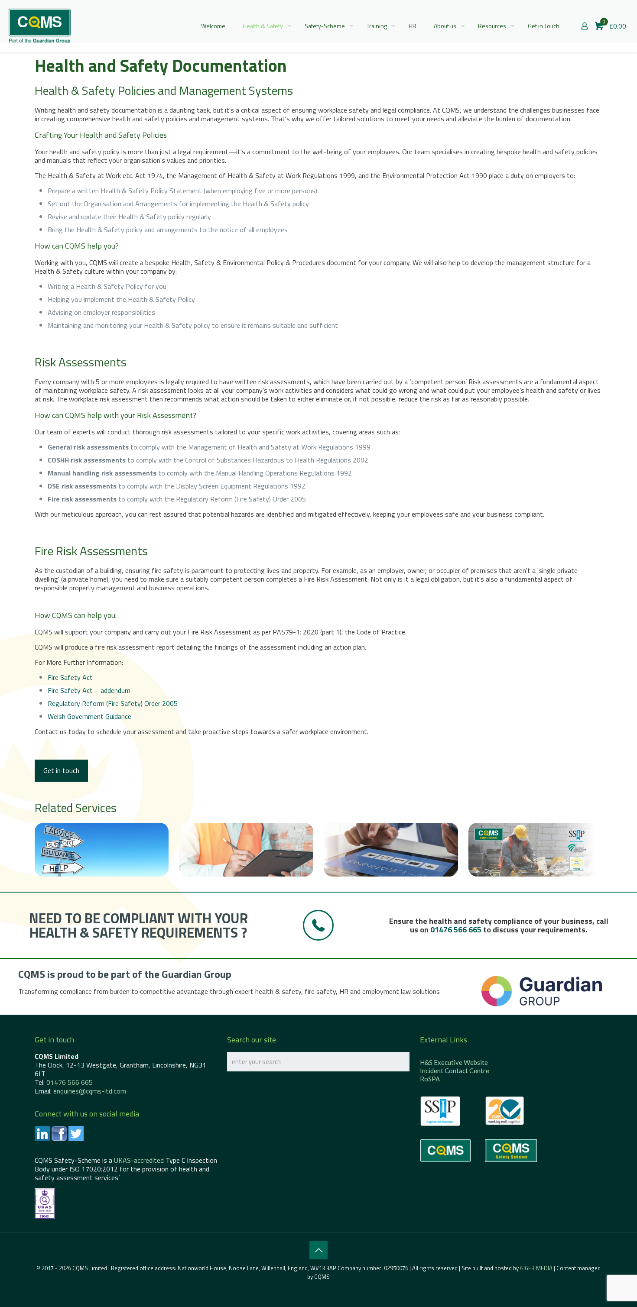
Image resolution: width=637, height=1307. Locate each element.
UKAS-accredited (139, 1160)
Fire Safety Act (70, 677)
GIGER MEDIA (536, 1268)
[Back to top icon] (318, 1250)
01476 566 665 (455, 929)
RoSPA (430, 1079)
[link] (542, 991)
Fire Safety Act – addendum (89, 690)
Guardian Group (196, 974)
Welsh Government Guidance (89, 716)
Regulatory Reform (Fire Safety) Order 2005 (113, 703)
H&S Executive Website (454, 1062)
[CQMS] (40, 26)
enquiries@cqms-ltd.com (89, 1091)
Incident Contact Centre (454, 1070)
